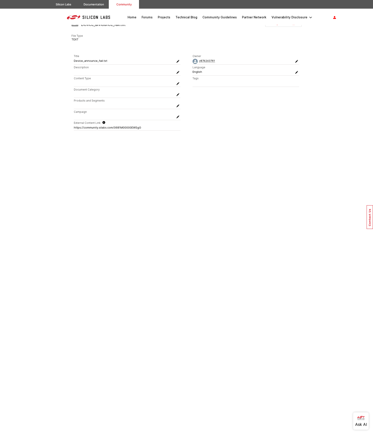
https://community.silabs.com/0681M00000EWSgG (107, 127)
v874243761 (207, 60)
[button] (370, 217)
